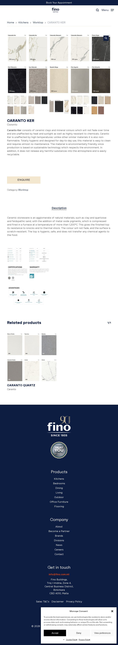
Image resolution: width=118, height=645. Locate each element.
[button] (112, 611)
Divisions (59, 540)
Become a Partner (59, 531)
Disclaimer (58, 602)
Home (10, 22)
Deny (78, 633)
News (59, 545)
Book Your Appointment (59, 2)
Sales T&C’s (42, 602)
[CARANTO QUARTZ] (32, 357)
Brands (59, 536)
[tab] (59, 208)
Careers (59, 550)
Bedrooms (59, 483)
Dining (59, 488)
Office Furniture (59, 502)
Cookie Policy (71, 640)
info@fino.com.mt (59, 574)
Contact (59, 554)
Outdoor (59, 497)
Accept (55, 633)
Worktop (38, 22)
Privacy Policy (84, 640)
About (59, 527)
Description (59, 208)
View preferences (102, 633)
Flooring (59, 506)
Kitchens (23, 22)
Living (59, 493)
